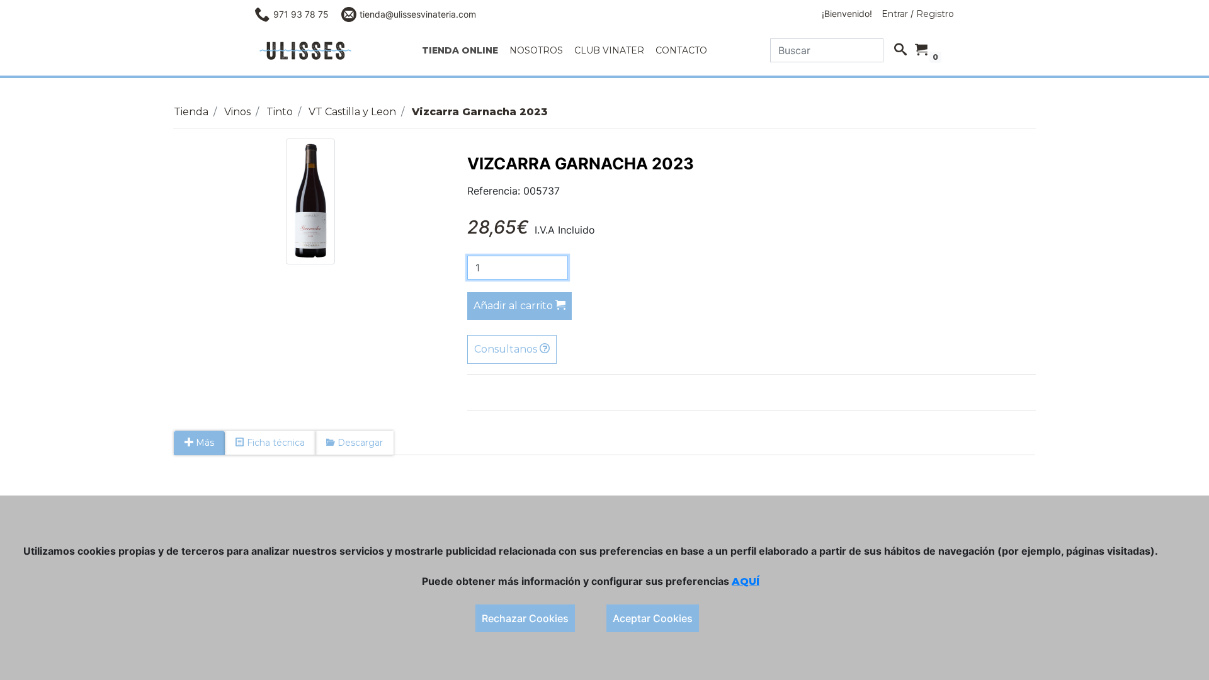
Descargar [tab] (359, 442)
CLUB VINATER (609, 50)
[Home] (305, 50)
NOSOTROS (536, 50)
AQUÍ (745, 581)
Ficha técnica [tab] (274, 442)
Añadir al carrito (514, 306)
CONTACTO (681, 50)
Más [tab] (203, 442)
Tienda (191, 112)
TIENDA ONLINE (460, 50)
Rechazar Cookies (525, 618)
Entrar (895, 14)
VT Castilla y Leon (352, 112)
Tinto (279, 112)
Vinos (237, 112)
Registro (935, 14)
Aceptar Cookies (653, 618)
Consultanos (507, 349)
